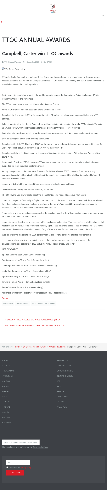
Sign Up (6, 417)
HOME (5, 360)
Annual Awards (39, 346)
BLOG (5, 396)
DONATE (6, 407)
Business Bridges (40, 447)
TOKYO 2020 (8, 376)
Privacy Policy (62, 407)
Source (5, 298)
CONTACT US (62, 396)
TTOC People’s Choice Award (43, 303)
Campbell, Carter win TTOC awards (37, 54)
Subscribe (7, 422)
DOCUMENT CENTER (65, 371)
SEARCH (60, 391)
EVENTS (27, 346)
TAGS (59, 386)
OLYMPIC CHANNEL (65, 376)
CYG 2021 (7, 381)
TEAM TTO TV (62, 360)
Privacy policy (26, 467)
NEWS (5, 386)
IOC (58, 381)
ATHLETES (7, 365)
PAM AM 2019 (8, 371)
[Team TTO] (53, 7)
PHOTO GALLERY (64, 365)
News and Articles (57, 346)
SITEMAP (60, 401)
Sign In (6, 412)
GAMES (6, 391)
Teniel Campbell (22, 303)
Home (17, 346)
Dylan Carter (8, 303)
